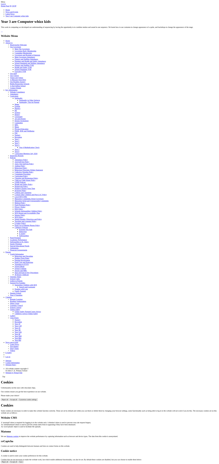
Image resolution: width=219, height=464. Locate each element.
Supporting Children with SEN (26, 285)
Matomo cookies (13, 436)
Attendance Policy (21, 160)
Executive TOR (20, 72)
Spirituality (18, 98)
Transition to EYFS (22, 264)
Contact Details (15, 88)
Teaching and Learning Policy (25, 221)
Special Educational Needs (19, 246)
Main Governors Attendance (25, 57)
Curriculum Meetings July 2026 (26, 154)
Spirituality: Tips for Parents (29, 102)
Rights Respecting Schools (19, 84)
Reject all (5, 399)
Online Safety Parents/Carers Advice (28, 312)
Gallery (12, 316)
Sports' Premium (16, 244)
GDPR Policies (20, 182)
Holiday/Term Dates (22, 258)
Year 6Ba (18, 338)
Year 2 (17, 141)
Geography (19, 117)
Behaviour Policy (21, 168)
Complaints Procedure (23, 174)
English (17, 106)
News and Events (11, 12)
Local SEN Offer (21, 197)
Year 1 (17, 139)
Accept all (13, 399)
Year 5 (17, 149)
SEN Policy (19, 217)
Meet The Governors (22, 49)
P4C (16, 133)
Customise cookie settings (28, 399)
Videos (12, 351)
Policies (13, 158)
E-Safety (22, 234)
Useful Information (17, 254)
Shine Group (14, 303)
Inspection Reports (16, 156)
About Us (9, 43)
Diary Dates (14, 349)
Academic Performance (18, 240)
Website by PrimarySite (13, 373)
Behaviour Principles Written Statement (29, 170)
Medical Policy (20, 203)
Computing (19, 123)
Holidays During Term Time (25, 188)
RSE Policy (19, 209)
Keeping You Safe (25, 230)
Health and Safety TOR (23, 67)
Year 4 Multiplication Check (29, 147)
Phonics (17, 108)
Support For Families (17, 283)
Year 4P (17, 334)
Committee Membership (23, 53)
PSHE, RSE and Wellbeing (24, 131)
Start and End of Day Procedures (26, 273)
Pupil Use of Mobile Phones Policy (27, 225)
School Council (15, 307)
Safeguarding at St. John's (19, 242)
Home (7, 10)
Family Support (20, 291)
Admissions (14, 248)
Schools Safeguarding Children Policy (28, 211)
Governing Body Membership (25, 51)
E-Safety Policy (20, 223)
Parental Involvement (22, 260)
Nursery (17, 135)
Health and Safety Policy (24, 184)
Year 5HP (18, 336)
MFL (16, 125)
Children (8, 297)
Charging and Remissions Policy (26, 178)
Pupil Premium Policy (22, 205)
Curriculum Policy (21, 176)
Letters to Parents (16, 281)
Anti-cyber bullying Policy (24, 164)
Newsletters (14, 346)
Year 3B (18, 330)
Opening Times (15, 277)
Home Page (5, 6)
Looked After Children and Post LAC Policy (31, 195)
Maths (17, 104)
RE (16, 110)
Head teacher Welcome (18, 45)
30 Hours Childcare (22, 275)
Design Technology (22, 121)
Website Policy (10, 365)
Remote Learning (16, 299)
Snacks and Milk (21, 271)
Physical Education (21, 129)
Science (17, 113)
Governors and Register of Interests (27, 55)
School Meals (19, 266)
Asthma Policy (20, 166)
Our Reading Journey (18, 82)
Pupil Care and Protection (24, 262)
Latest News (9, 14)
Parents (8, 252)
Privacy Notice (20, 207)
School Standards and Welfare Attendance (30, 63)
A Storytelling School (18, 86)
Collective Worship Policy (24, 172)
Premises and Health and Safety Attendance (30, 61)
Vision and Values (16, 78)
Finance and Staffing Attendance (26, 59)
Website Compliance (17, 92)
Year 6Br (18, 340)
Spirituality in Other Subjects (29, 100)
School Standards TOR (23, 69)
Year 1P (17, 324)
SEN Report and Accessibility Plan (27, 213)
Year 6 (17, 152)
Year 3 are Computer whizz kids (17, 16)
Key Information (11, 90)
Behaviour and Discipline (24, 256)
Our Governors (15, 47)
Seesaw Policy (20, 215)
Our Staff (13, 74)
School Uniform (20, 269)
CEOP (14, 6)
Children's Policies (21, 227)
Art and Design (20, 119)
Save (21, 462)
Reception (18, 137)
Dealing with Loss (21, 289)
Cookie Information (12, 363)
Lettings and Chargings (23, 193)
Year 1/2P (18, 326)
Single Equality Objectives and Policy (28, 219)
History (17, 115)
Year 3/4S (18, 332)
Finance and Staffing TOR (24, 65)
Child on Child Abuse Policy (25, 180)
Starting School (15, 293)
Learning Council (16, 305)
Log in (3, 4)
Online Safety (15, 310)
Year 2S (17, 328)
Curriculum (14, 96)
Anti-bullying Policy (22, 162)
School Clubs (15, 279)
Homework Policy (21, 186)
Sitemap (8, 361)
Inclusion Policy (20, 191)
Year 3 (17, 143)
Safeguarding (24, 236)
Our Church (14, 76)
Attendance (14, 94)
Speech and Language (27, 287)
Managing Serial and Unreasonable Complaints (32, 201)
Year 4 (17, 145)
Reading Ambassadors (18, 301)
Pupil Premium (15, 238)
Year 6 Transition (16, 295)
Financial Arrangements (18, 250)
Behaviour (23, 232)
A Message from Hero (18, 80)
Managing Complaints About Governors (29, 199)
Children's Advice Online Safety (26, 314)
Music (17, 127)
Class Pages (14, 318)
